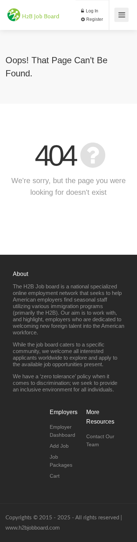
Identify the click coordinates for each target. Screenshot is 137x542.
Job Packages (61, 461)
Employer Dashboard (62, 431)
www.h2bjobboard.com (32, 527)
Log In (91, 11)
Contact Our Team (100, 440)
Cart (55, 476)
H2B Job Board (40, 16)
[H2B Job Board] (13, 11)
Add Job (59, 446)
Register (94, 19)
